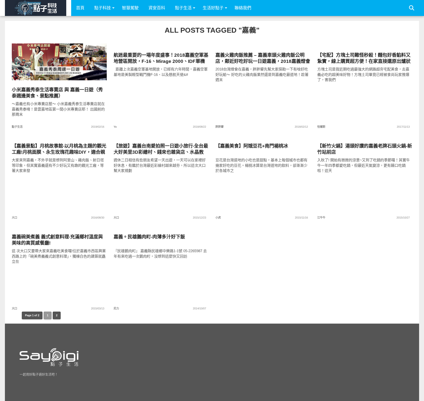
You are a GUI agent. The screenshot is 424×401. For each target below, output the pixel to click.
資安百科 (156, 8)
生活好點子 (213, 8)
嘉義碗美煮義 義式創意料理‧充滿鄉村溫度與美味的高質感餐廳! (57, 240)
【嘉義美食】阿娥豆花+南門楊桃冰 (251, 146)
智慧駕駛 (130, 8)
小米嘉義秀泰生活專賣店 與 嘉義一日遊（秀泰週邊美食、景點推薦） (57, 92)
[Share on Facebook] (49, 72)
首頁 (80, 8)
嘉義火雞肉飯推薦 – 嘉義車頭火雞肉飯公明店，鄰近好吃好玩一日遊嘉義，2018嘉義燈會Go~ (262, 58)
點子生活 (183, 8)
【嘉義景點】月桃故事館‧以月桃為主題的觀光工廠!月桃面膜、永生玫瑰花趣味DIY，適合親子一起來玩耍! (59, 149)
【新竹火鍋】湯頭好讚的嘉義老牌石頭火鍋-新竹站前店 (364, 149)
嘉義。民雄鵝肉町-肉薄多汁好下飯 (149, 236)
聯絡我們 (243, 8)
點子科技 (102, 8)
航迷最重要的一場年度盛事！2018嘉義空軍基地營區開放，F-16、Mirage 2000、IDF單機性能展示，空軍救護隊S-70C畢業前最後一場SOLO (161, 58)
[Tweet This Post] (59, 72)
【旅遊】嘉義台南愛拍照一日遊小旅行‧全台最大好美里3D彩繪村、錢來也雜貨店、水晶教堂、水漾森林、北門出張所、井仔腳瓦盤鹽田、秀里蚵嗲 (161, 149)
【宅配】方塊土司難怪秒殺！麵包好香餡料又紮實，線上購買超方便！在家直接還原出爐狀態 (364, 58)
